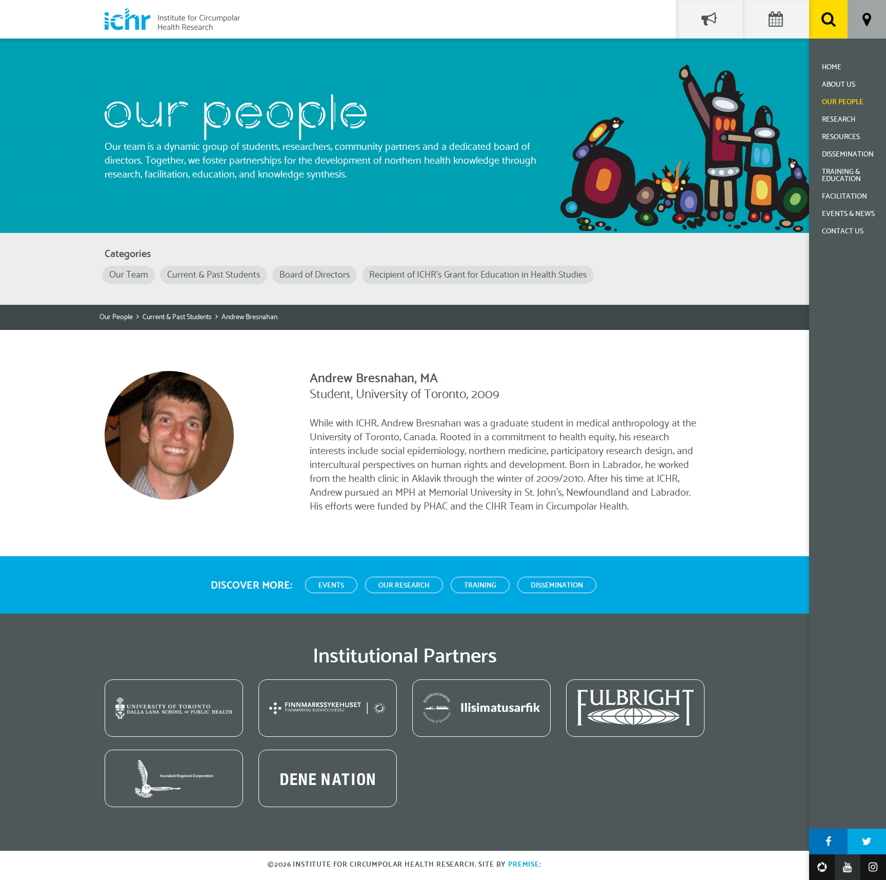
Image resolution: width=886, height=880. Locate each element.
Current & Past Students (213, 275)
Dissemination (848, 155)
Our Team (128, 275)
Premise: (524, 865)
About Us (838, 85)
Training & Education (841, 175)
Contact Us (842, 232)
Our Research (404, 586)
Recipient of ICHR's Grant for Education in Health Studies (478, 275)
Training (480, 586)
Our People (842, 102)
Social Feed (709, 19)
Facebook (828, 841)
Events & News (848, 214)
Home (831, 67)
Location (867, 19)
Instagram (873, 867)
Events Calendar (775, 19)
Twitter (867, 841)
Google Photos (822, 867)
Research (838, 120)
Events (331, 586)
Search (828, 19)
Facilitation (844, 197)
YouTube (847, 867)
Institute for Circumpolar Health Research (172, 19)
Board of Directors (314, 275)
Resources (841, 137)
